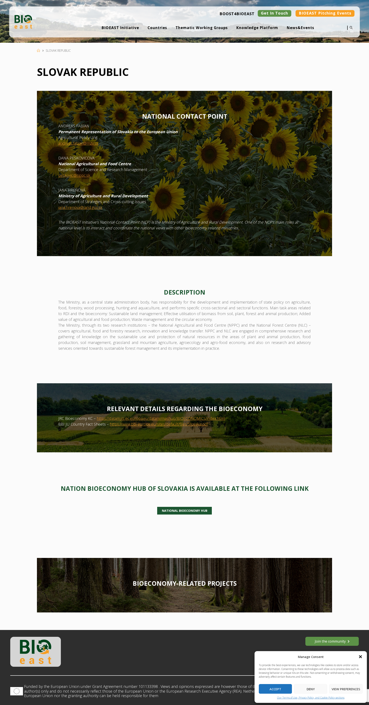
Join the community (330, 641)
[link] (350, 30)
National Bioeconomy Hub (184, 511)
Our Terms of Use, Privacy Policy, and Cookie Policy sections (310, 697)
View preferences (346, 689)
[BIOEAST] (23, 21)
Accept (275, 689)
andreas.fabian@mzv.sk (78, 143)
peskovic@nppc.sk (74, 175)
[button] (360, 657)
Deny (311, 689)
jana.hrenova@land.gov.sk (80, 207)
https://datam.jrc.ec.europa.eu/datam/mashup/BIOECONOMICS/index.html (161, 418)
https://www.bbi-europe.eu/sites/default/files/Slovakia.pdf (159, 424)
